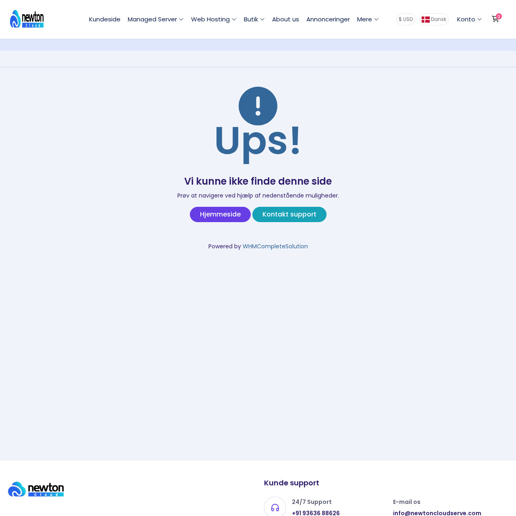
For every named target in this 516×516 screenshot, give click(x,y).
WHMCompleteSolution (275, 246)
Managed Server (153, 19)
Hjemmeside (220, 214)
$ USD (406, 19)
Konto (467, 19)
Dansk (438, 19)
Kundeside (105, 19)
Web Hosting (211, 19)
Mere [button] (365, 19)
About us (285, 19)
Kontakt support (289, 214)
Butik (252, 19)
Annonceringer (328, 19)
